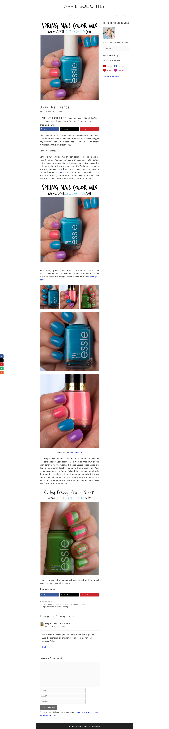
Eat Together (45, 15)
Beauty (91, 15)
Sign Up (125, 15)
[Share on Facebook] (2, 356)
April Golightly (84, 6)
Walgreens (59, 172)
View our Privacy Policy (111, 77)
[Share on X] (2, 360)
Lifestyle (80, 15)
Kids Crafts (103, 15)
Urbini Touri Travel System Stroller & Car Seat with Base (63, 604)
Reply (44, 647)
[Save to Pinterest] (2, 364)
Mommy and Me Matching (63, 15)
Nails (50, 602)
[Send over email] (2, 368)
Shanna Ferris (77, 453)
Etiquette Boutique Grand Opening (55, 607)
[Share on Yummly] (2, 372)
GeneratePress (95, 726)
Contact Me (116, 15)
